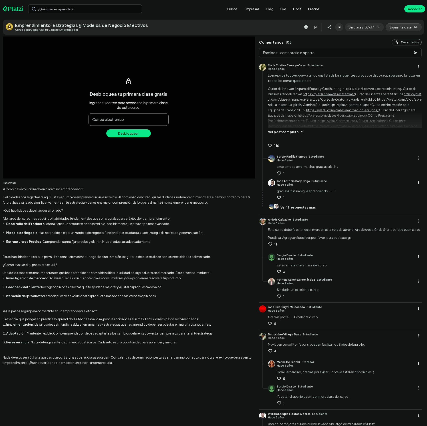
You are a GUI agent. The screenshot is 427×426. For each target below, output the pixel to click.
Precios (313, 9)
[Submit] (33, 9)
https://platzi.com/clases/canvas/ (329, 94)
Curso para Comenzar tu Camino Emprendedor (46, 29)
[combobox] (85, 8)
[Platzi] (13, 8)
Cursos (232, 9)
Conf (297, 9)
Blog (269, 9)
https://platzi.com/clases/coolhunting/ (373, 89)
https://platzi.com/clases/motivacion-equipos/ (342, 110)
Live (283, 9)
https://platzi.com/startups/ (349, 105)
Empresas (252, 9)
